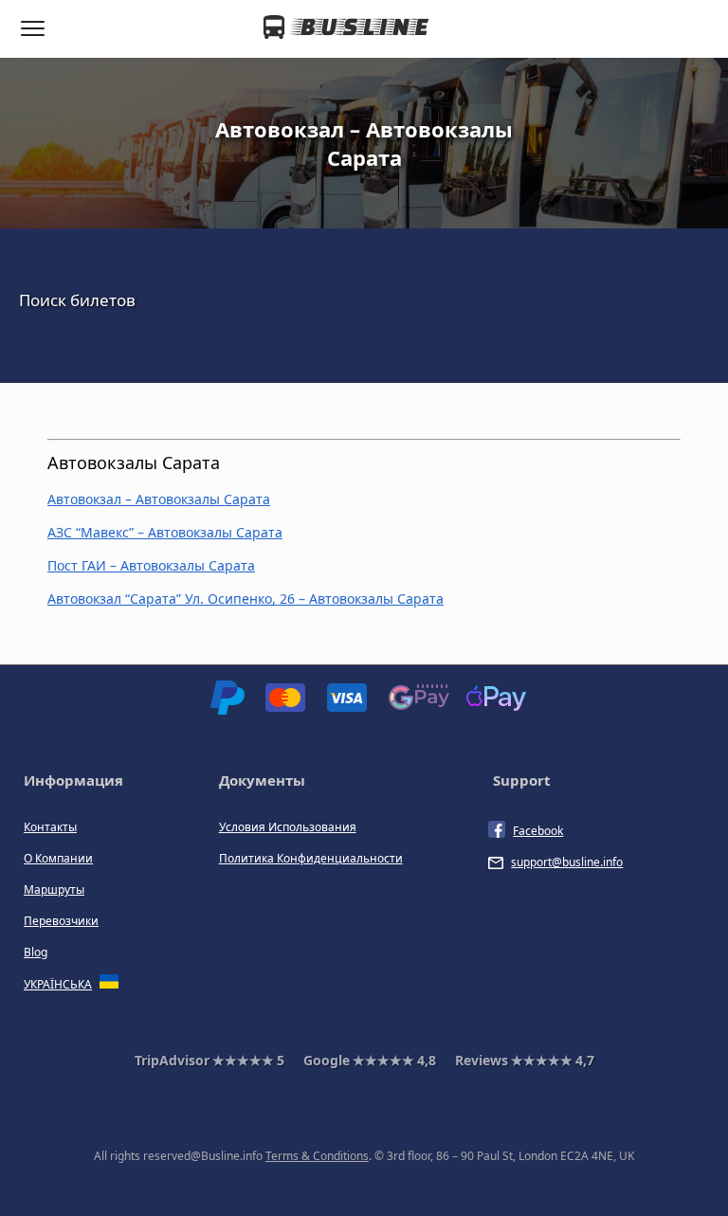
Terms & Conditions (317, 1156)
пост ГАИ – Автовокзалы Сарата (151, 565)
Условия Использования (287, 827)
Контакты (50, 827)
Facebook (538, 831)
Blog (35, 952)
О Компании (58, 858)
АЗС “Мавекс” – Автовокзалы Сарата (164, 532)
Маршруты (54, 889)
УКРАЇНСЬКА (58, 984)
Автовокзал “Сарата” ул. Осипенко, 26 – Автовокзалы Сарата (245, 599)
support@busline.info (567, 862)
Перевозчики (61, 921)
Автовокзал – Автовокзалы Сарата (158, 499)
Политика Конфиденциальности (311, 858)
